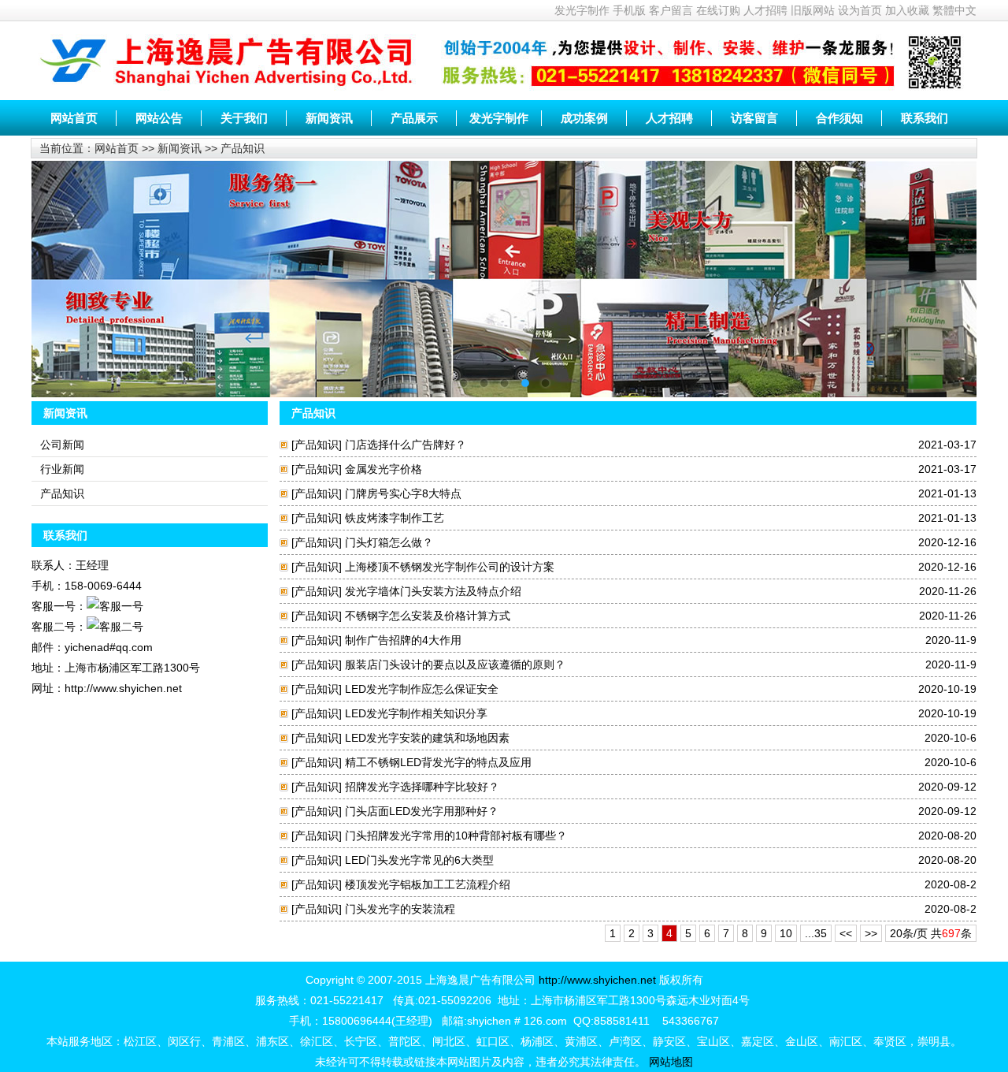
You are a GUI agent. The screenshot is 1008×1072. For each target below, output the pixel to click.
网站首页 (74, 118)
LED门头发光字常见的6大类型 (419, 860)
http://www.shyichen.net (597, 979)
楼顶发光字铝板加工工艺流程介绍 (427, 884)
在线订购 (718, 10)
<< (845, 933)
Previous (55, 267)
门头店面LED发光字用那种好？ (421, 811)
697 (951, 933)
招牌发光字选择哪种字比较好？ (422, 786)
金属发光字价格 (383, 469)
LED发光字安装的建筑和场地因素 (427, 737)
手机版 (629, 10)
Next (952, 267)
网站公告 (159, 118)
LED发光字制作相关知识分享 (416, 713)
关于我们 (244, 118)
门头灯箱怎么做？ (389, 542)
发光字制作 (582, 10)
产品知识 (242, 148)
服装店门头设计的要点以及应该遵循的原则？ (455, 664)
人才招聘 (765, 10)
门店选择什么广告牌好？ (405, 444)
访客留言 (754, 118)
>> (871, 933)
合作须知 (839, 118)
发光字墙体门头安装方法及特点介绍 (433, 591)
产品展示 (414, 118)
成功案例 (584, 118)
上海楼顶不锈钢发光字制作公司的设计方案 (449, 566)
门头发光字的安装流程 (400, 909)
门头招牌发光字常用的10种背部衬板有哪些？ (456, 835)
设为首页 (860, 10)
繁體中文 (954, 10)
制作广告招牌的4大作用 (403, 640)
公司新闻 (62, 444)
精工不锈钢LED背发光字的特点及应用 (438, 762)
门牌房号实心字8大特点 (403, 493)
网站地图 (671, 1061)
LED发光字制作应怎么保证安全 (421, 689)
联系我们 (924, 118)
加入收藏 (907, 10)
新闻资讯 (329, 118)
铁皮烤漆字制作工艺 (394, 518)
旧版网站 (813, 10)
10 (786, 933)
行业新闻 (62, 469)
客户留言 (671, 10)
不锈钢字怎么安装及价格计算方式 (427, 615)
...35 (816, 933)
